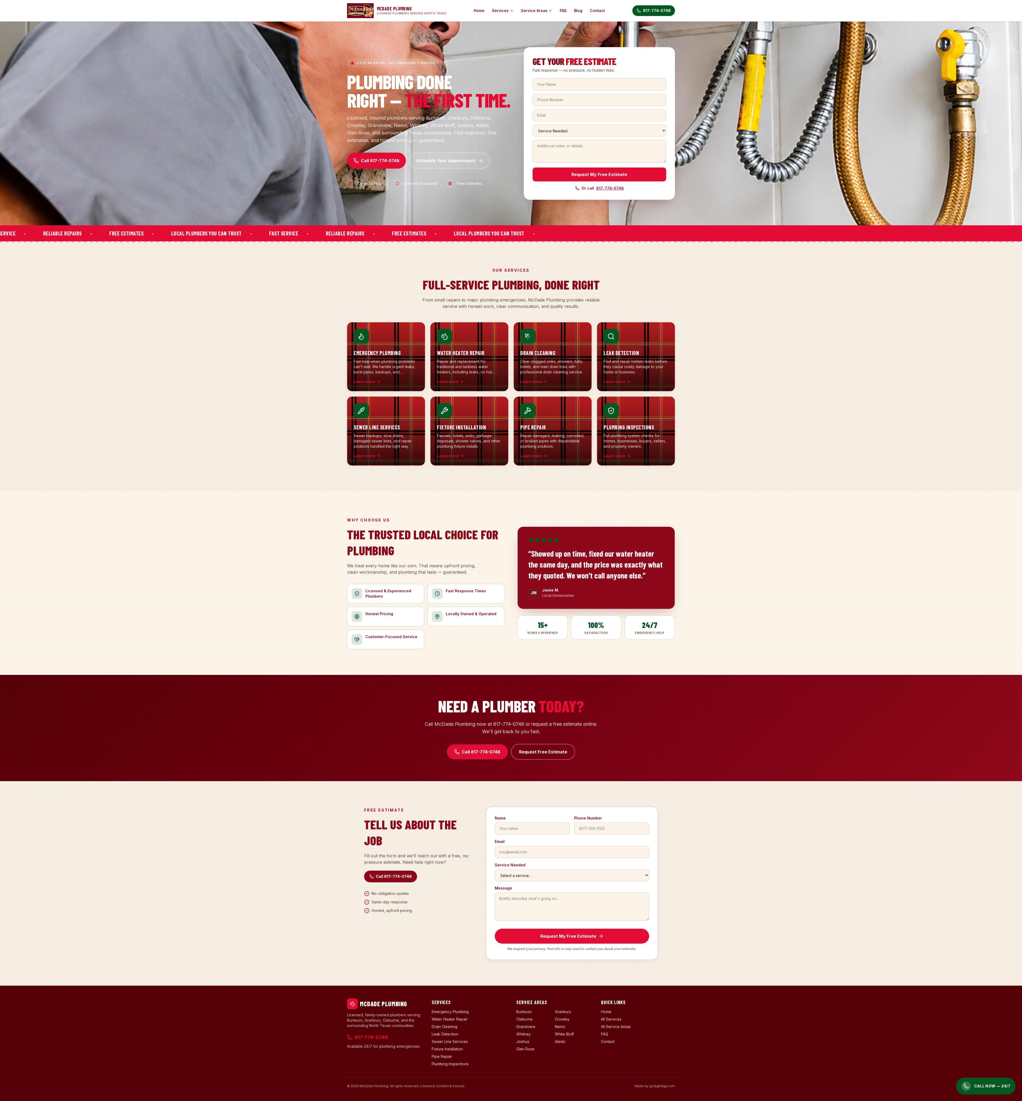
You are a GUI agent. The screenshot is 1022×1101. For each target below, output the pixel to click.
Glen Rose (525, 1049)
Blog (578, 10)
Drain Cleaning (444, 1026)
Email (500, 841)
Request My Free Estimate (599, 174)
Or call (603, 188)
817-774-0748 (657, 10)
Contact (597, 10)
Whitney (523, 1034)
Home (479, 10)
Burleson (524, 1011)
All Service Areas (616, 1026)
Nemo (560, 1026)
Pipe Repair (442, 1056)
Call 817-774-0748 (380, 160)
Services (500, 10)
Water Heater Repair (450, 1019)
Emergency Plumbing (450, 1011)
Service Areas (534, 10)
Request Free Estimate (543, 752)
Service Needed (510, 865)
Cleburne (524, 1019)
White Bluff (564, 1034)
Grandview (525, 1026)
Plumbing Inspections (450, 1064)
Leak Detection (445, 1034)
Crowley (562, 1019)
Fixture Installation (447, 1049)
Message (503, 888)
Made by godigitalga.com (655, 1086)
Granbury (563, 1011)
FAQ (563, 10)
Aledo (560, 1041)
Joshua (522, 1041)
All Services (611, 1019)
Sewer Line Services (450, 1041)
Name (500, 818)
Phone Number (588, 818)
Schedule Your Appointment (446, 160)
